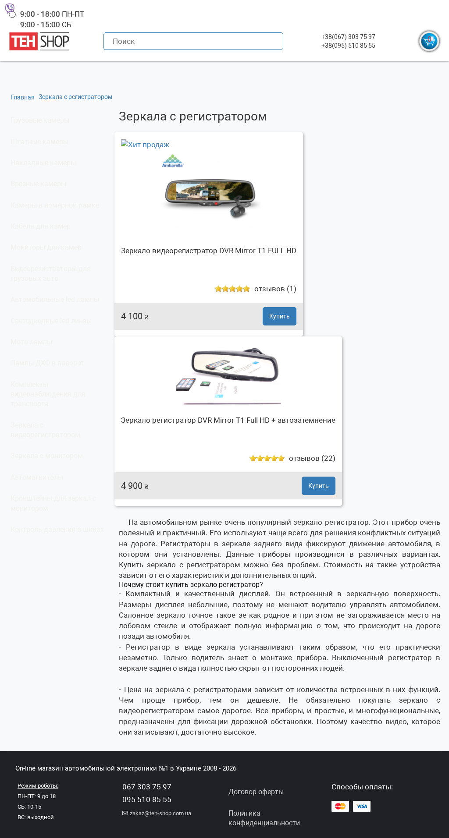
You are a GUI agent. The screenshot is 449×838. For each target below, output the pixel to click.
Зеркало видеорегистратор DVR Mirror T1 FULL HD (208, 250)
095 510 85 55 (146, 799)
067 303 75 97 (146, 786)
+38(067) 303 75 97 (348, 36)
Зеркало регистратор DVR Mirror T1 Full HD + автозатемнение (228, 420)
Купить (279, 316)
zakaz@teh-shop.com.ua (160, 813)
